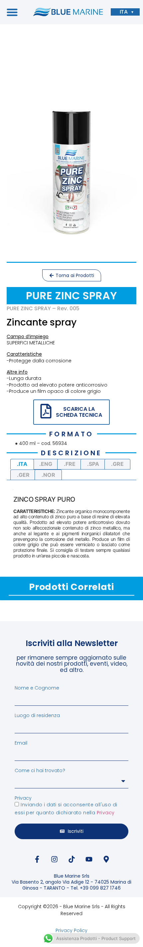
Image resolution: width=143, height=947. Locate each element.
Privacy (23, 798)
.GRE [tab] (117, 464)
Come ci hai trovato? (40, 770)
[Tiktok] (71, 859)
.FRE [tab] (69, 464)
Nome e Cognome (37, 688)
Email (21, 743)
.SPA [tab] (93, 464)
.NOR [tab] (48, 475)
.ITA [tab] (22, 464)
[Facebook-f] (37, 859)
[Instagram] (54, 859)
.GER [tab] (23, 475)
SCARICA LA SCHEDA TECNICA (79, 412)
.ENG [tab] (45, 464)
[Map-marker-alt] (106, 859)
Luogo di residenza (37, 715)
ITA (124, 12)
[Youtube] (89, 859)
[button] (12, 12)
